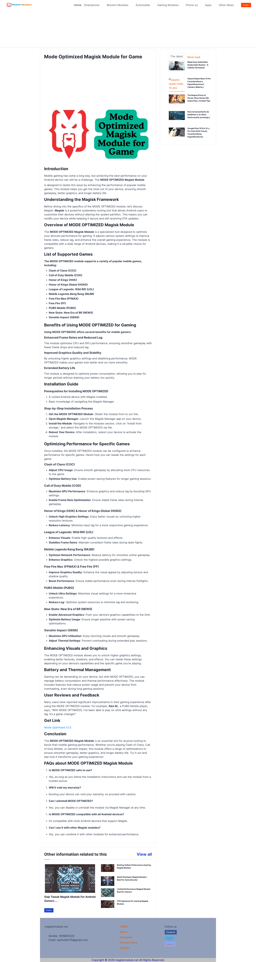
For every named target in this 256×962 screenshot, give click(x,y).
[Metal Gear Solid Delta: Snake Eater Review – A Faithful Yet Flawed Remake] (176, 68)
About (123, 932)
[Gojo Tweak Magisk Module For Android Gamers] (70, 878)
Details (48, 910)
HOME (124, 926)
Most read (193, 57)
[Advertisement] (80, 28)
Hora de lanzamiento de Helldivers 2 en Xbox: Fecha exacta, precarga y (199, 115)
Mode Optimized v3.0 (57, 727)
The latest (176, 56)
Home (77, 5)
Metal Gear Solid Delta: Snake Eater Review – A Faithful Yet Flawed (198, 65)
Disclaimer (126, 937)
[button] (169, 938)
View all (144, 854)
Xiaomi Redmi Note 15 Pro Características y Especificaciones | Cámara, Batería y (199, 82)
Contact (246, 5)
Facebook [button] (170, 932)
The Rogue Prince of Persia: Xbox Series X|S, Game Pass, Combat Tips (199, 98)
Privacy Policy (128, 942)
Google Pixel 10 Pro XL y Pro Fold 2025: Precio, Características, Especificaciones (198, 132)
